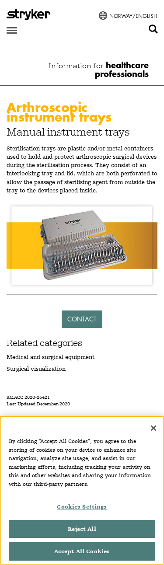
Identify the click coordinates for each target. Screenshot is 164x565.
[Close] (153, 428)
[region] (82, 490)
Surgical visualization (36, 368)
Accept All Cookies (82, 551)
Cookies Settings (82, 506)
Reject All (82, 529)
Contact (82, 319)
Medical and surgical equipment (50, 356)
